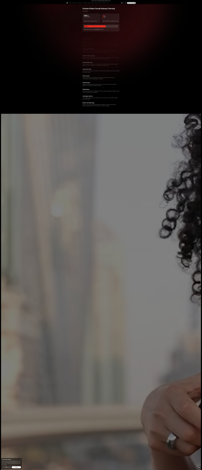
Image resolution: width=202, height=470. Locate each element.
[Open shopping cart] (125, 3)
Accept (16, 467)
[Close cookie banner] (20, 459)
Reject (6, 467)
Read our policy (4, 464)
